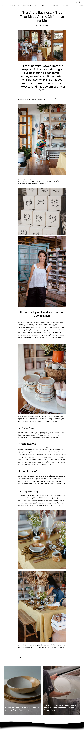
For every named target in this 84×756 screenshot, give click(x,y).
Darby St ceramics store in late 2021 (27, 332)
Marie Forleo (30, 449)
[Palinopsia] (9, 1)
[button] (30, 2)
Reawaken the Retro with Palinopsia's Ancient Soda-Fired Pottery (22, 709)
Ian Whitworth (42, 449)
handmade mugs (39, 647)
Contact (6, 730)
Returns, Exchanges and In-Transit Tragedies (15, 739)
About (5, 732)
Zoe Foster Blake (52, 449)
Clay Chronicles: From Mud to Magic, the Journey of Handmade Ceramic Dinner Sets (60, 707)
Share (22, 657)
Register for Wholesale (9, 741)
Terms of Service (8, 737)
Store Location (7, 734)
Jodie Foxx (35, 449)
